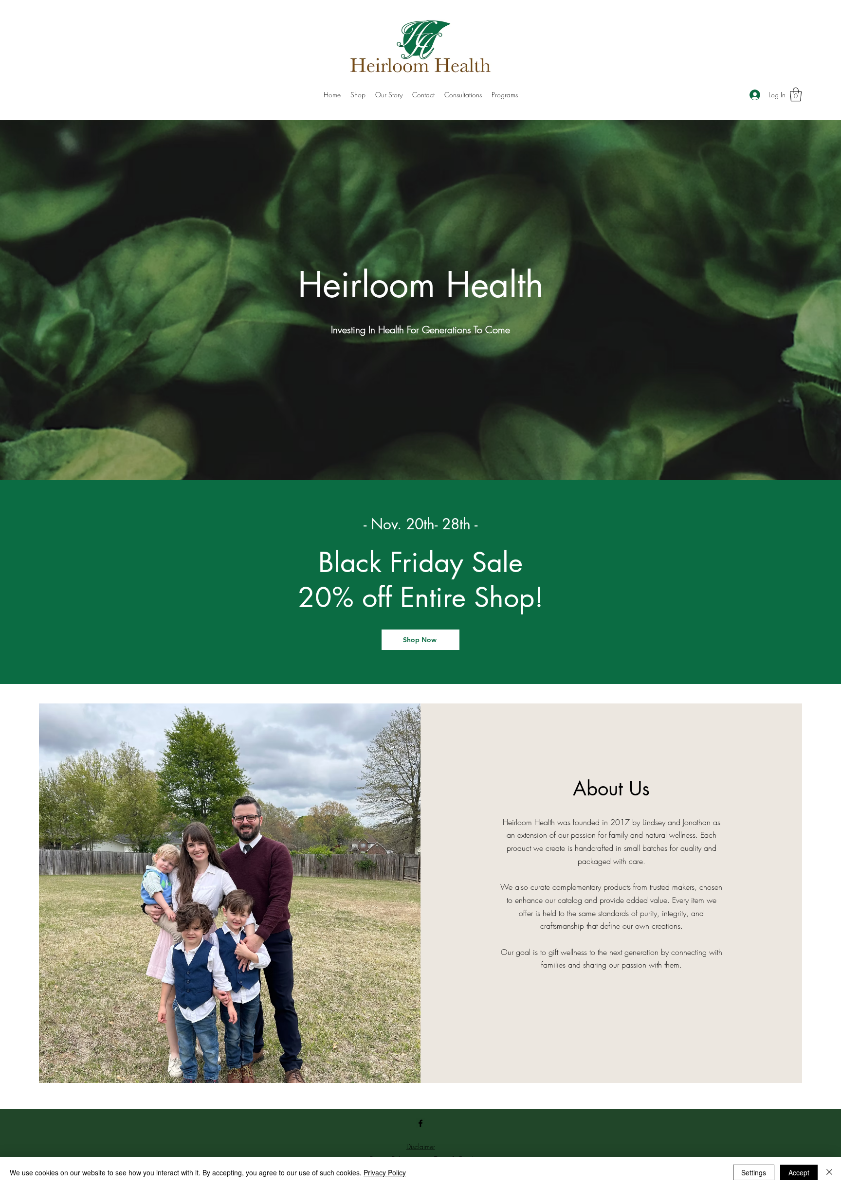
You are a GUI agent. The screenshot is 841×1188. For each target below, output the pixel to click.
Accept (798, 1172)
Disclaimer (420, 1146)
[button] (796, 95)
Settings (753, 1172)
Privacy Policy (385, 1172)
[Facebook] (420, 1123)
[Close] (829, 1172)
